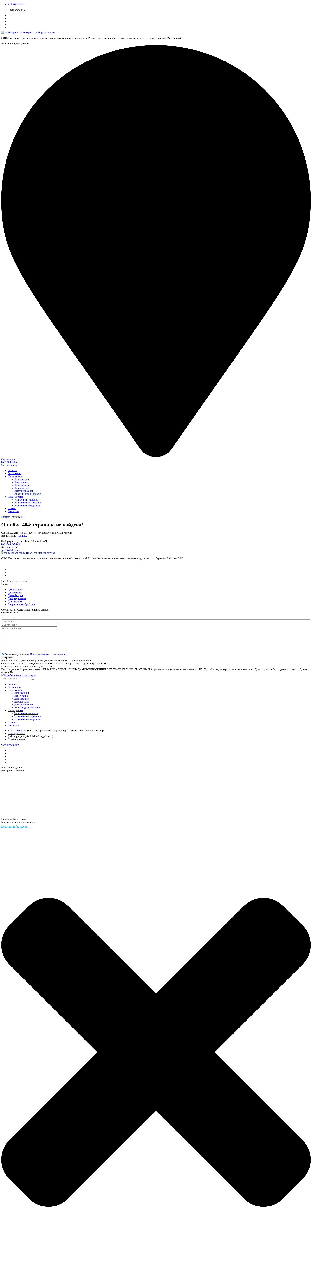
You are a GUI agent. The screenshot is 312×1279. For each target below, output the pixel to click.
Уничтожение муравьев (27, 505)
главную (21, 535)
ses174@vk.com (16, 4)
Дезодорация (21, 488)
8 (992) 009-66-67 (10, 462)
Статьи (12, 508)
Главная (12, 470)
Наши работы (15, 496)
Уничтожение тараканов (27, 502)
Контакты (13, 511)
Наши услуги (15, 476)
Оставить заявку (10, 465)
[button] (33, 679)
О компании (14, 473)
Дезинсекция (21, 479)
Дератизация (21, 482)
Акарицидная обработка (27, 493)
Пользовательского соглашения (47, 654)
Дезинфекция (21, 485)
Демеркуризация (23, 491)
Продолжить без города (14, 826)
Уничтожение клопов (26, 499)
